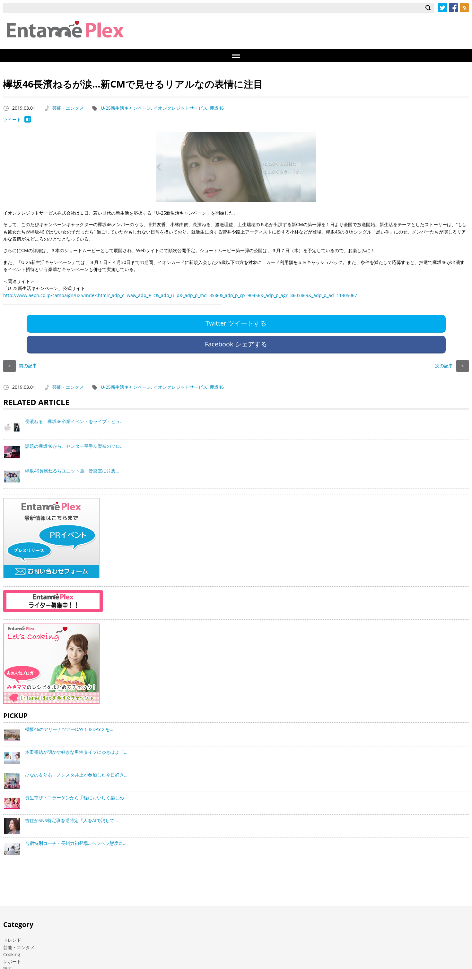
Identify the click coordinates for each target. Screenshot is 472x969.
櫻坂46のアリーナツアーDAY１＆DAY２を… (69, 729)
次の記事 (449, 365)
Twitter (442, 7)
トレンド (12, 940)
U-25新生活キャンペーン (126, 108)
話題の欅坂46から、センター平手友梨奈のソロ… (74, 446)
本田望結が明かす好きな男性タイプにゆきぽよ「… (76, 752)
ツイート (12, 119)
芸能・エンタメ (68, 108)
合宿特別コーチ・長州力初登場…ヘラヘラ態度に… (76, 843)
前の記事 (22, 365)
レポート (12, 961)
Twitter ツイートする (236, 323)
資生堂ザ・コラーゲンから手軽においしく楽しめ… (76, 798)
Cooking (11, 954)
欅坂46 (217, 108)
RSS (464, 7)
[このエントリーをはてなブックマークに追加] (27, 121)
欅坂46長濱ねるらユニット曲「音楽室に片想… (72, 471)
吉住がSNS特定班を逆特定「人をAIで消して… (71, 820)
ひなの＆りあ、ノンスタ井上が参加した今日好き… (76, 775)
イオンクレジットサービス (180, 108)
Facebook (453, 7)
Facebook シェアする (236, 344)
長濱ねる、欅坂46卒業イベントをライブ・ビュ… (74, 421)
